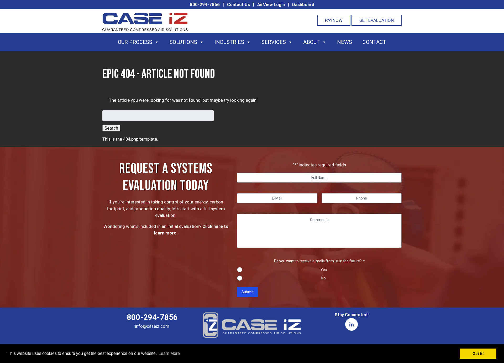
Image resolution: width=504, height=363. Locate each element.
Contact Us (238, 4)
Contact (374, 42)
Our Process (135, 42)
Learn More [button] (169, 353)
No (323, 278)
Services (273, 42)
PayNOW (334, 20)
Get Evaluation (376, 20)
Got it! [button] (478, 353)
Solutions (183, 42)
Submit (248, 292)
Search (111, 128)
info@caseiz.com (152, 326)
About (311, 42)
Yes (324, 270)
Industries (229, 42)
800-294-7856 (205, 4)
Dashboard (303, 4)
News (344, 42)
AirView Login (271, 4)
